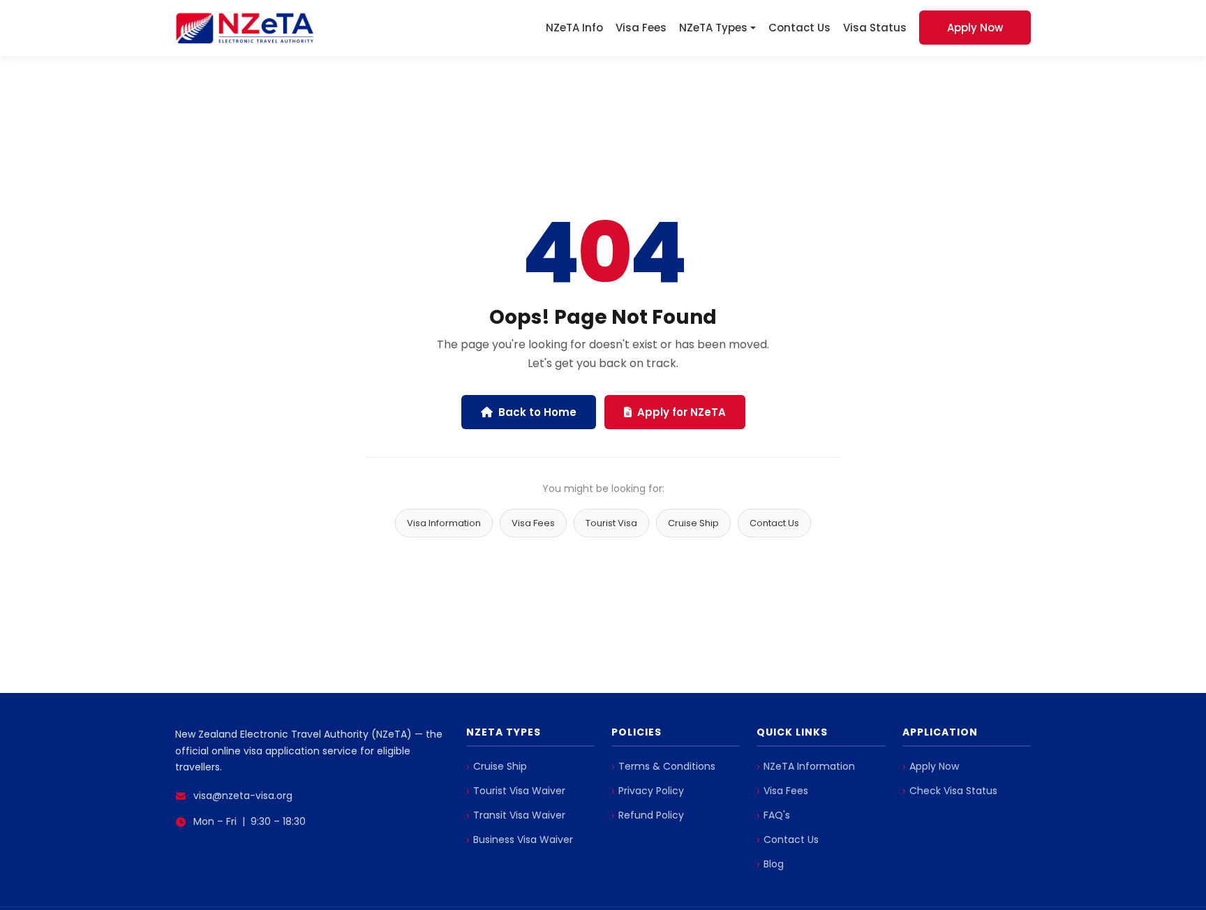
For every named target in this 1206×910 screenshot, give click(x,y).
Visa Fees (641, 27)
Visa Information (444, 523)
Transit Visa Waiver (519, 815)
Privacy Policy (651, 791)
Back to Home (537, 412)
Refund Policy (651, 815)
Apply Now (975, 27)
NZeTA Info (574, 27)
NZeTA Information (809, 766)
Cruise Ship (693, 523)
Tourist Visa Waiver (519, 791)
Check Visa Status (953, 791)
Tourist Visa (611, 523)
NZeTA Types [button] (713, 27)
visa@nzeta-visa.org (242, 796)
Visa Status (875, 27)
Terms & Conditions (666, 766)
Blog (774, 864)
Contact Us (799, 27)
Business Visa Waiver (523, 839)
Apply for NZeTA (681, 412)
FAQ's (777, 815)
